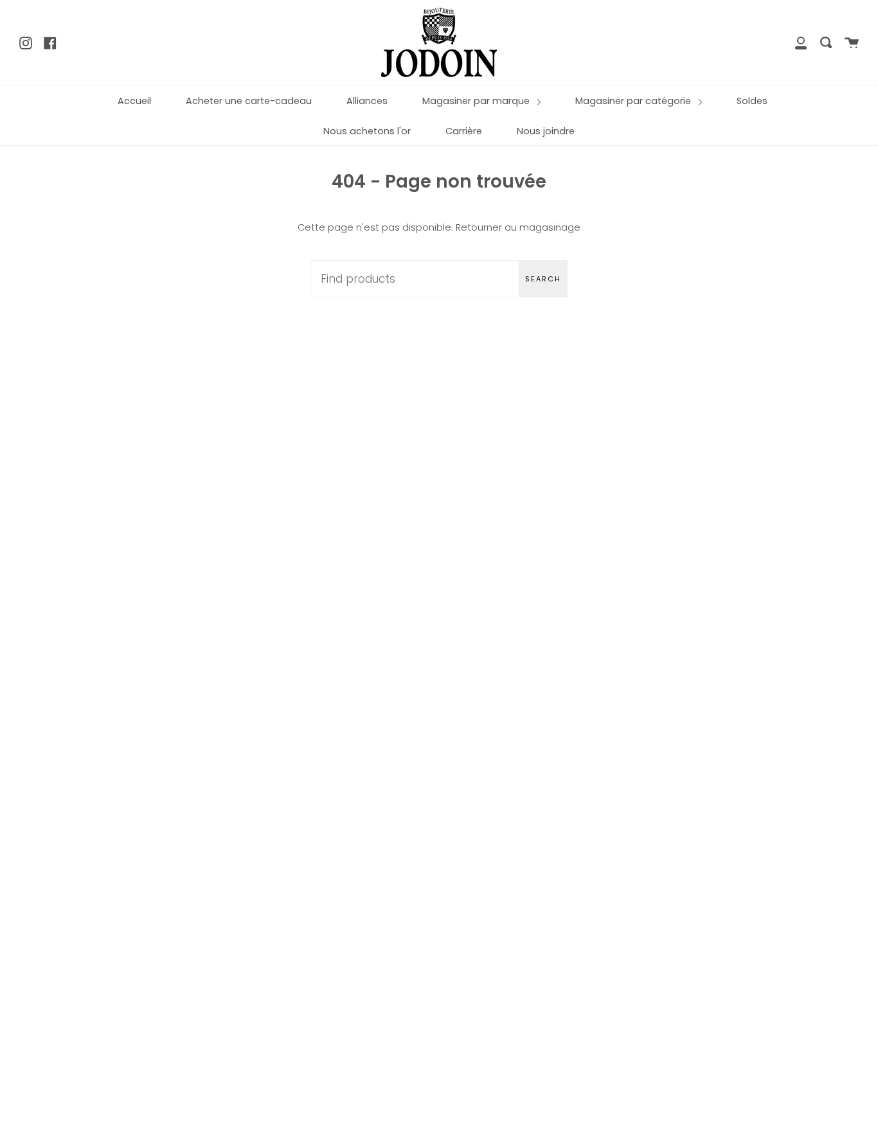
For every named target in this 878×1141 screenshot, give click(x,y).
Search (543, 279)
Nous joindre (546, 131)
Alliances (367, 100)
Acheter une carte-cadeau (249, 100)
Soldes (752, 100)
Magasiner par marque (477, 100)
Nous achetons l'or (367, 131)
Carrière (463, 131)
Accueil (134, 100)
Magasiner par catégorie (634, 100)
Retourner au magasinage (518, 227)
